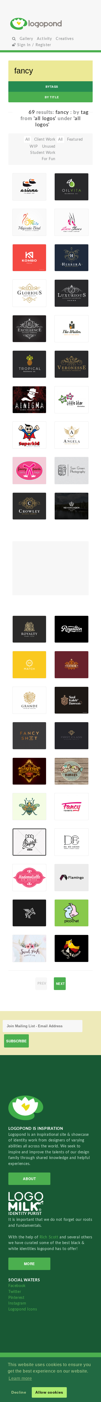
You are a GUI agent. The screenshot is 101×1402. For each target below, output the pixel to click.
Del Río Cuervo (64, 836)
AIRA (25, 920)
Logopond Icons (22, 1309)
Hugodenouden (66, 779)
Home (50, 24)
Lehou (26, 885)
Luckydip (23, 478)
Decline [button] (18, 1392)
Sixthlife (22, 407)
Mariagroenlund (24, 743)
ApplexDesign (66, 920)
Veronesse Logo (66, 358)
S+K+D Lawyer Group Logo (65, 689)
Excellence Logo (24, 323)
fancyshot (24, 732)
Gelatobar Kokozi (66, 765)
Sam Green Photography (66, 461)
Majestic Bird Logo (24, 216)
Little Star (66, 396)
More (29, 1263)
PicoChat (65, 909)
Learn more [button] (20, 1378)
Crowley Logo (22, 500)
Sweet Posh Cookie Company (23, 939)
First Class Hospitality (66, 728)
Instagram (17, 1303)
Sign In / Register (33, 45)
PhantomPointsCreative (66, 672)
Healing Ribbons (64, 943)
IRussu (26, 636)
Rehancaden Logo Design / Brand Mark (66, 493)
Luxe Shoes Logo (62, 215)
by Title (52, 97)
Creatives (65, 39)
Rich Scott (50, 1237)
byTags (52, 87)
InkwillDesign (66, 743)
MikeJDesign (24, 956)
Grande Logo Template (23, 695)
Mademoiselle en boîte (24, 876)
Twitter (14, 1292)
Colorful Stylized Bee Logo (23, 797)
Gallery (26, 39)
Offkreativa (24, 849)
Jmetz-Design (66, 475)
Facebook (16, 1286)
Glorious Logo (22, 287)
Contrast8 (24, 672)
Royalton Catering (65, 621)
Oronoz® (65, 636)
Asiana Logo (26, 181)
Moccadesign (24, 194)
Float (39, 183)
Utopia (68, 814)
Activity (44, 39)
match (21, 661)
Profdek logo (22, 834)
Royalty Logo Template (24, 624)
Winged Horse (22, 912)
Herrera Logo (64, 252)
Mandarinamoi (66, 849)
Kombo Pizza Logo (23, 248)
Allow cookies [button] (49, 1392)
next (60, 983)
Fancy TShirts (63, 806)
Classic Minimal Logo (65, 655)
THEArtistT (66, 956)
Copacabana (24, 767)
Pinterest (16, 1298)
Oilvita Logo (63, 181)
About (29, 1178)
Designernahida (24, 814)
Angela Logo (63, 429)
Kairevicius (66, 513)
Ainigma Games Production (24, 392)
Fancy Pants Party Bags (20, 461)
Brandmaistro (66, 885)
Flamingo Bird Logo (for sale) (66, 870)
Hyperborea (24, 779)
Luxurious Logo (66, 287)
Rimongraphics (24, 265)
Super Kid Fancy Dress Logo (24, 425)
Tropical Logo (22, 358)
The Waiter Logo (63, 321)
